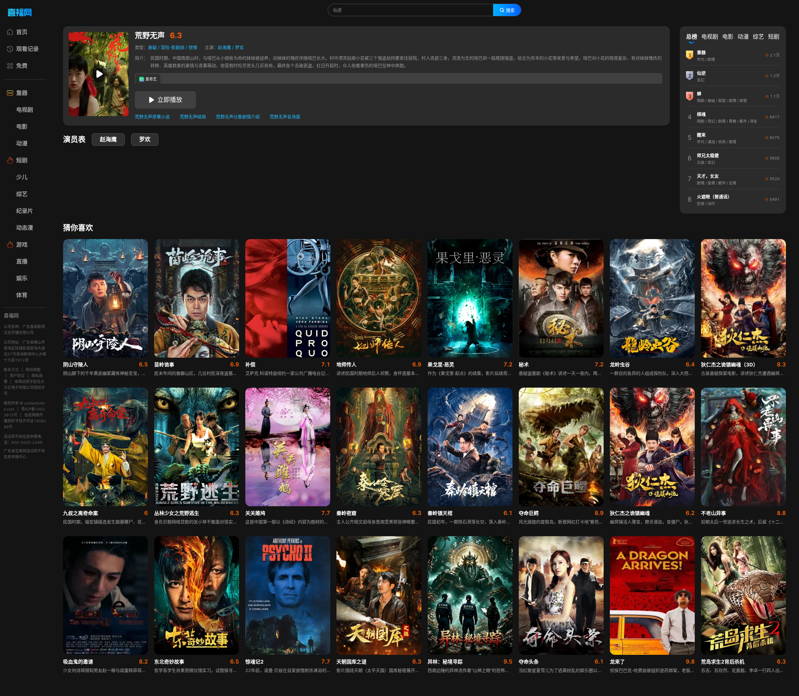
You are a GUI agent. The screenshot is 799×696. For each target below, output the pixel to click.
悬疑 (152, 47)
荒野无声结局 (193, 116)
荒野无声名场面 (285, 116)
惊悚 (193, 47)
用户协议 (17, 375)
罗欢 (239, 47)
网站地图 (33, 369)
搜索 (510, 10)
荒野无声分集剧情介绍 (238, 116)
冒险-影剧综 (172, 47)
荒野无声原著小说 (152, 116)
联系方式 (11, 369)
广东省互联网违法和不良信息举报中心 (24, 453)
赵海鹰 (224, 47)
